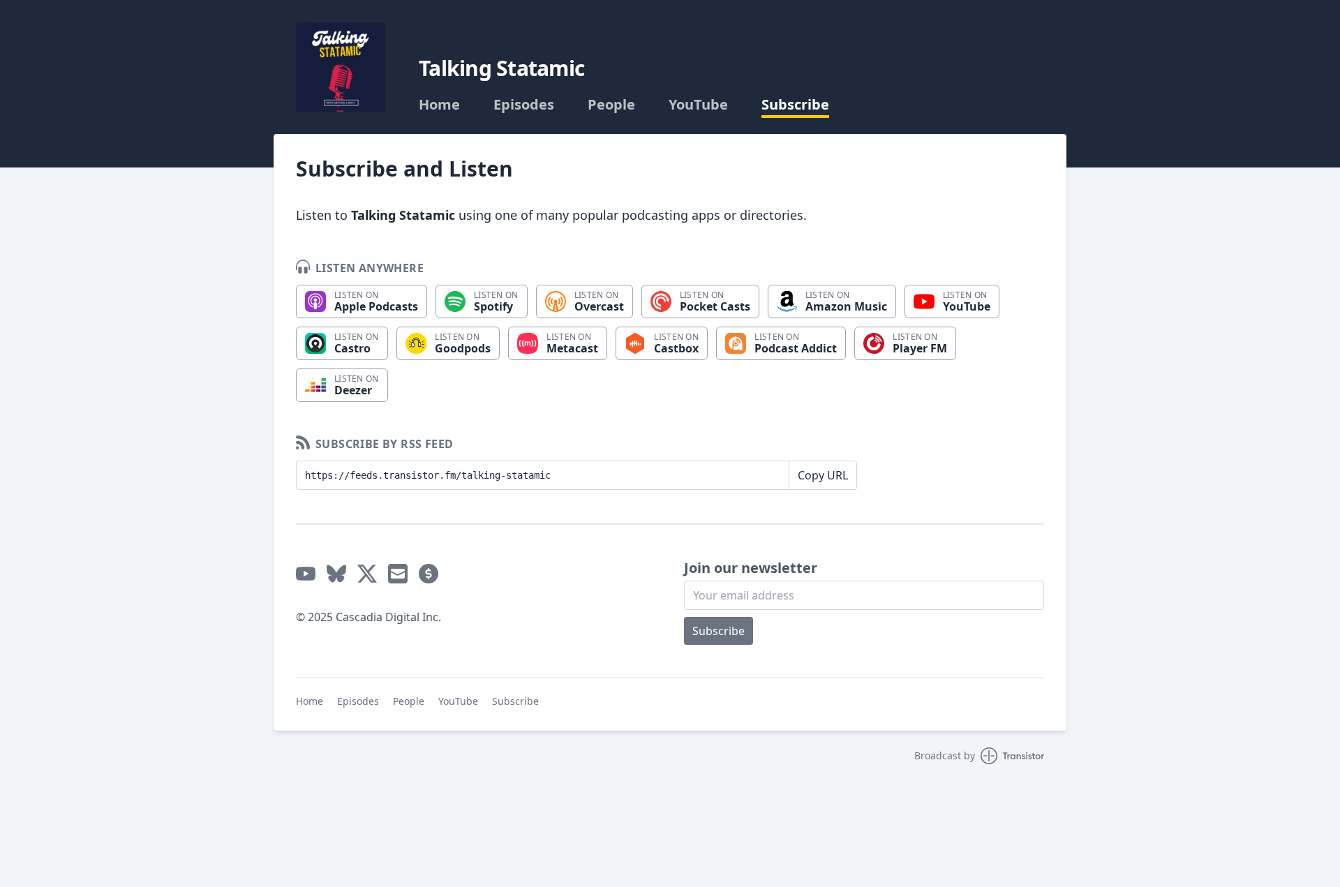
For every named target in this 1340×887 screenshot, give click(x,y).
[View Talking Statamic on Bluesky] (336, 573)
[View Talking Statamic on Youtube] (305, 573)
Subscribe (795, 105)
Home (439, 105)
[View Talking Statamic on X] (367, 573)
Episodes (523, 105)
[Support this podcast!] (428, 573)
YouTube (698, 105)
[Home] (340, 67)
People (611, 105)
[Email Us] (398, 573)
